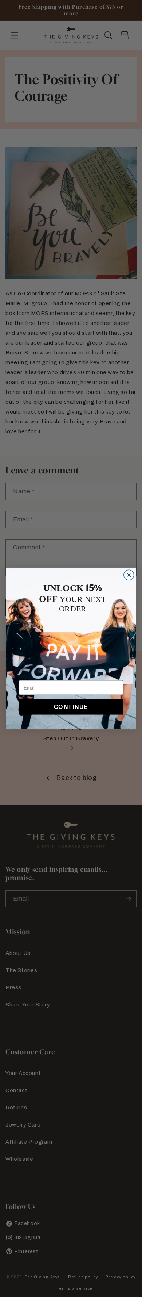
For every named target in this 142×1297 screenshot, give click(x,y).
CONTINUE (71, 706)
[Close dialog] (129, 575)
